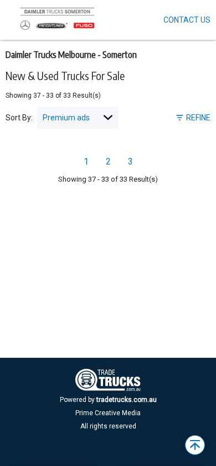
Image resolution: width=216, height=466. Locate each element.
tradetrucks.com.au (126, 400)
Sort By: (19, 117)
